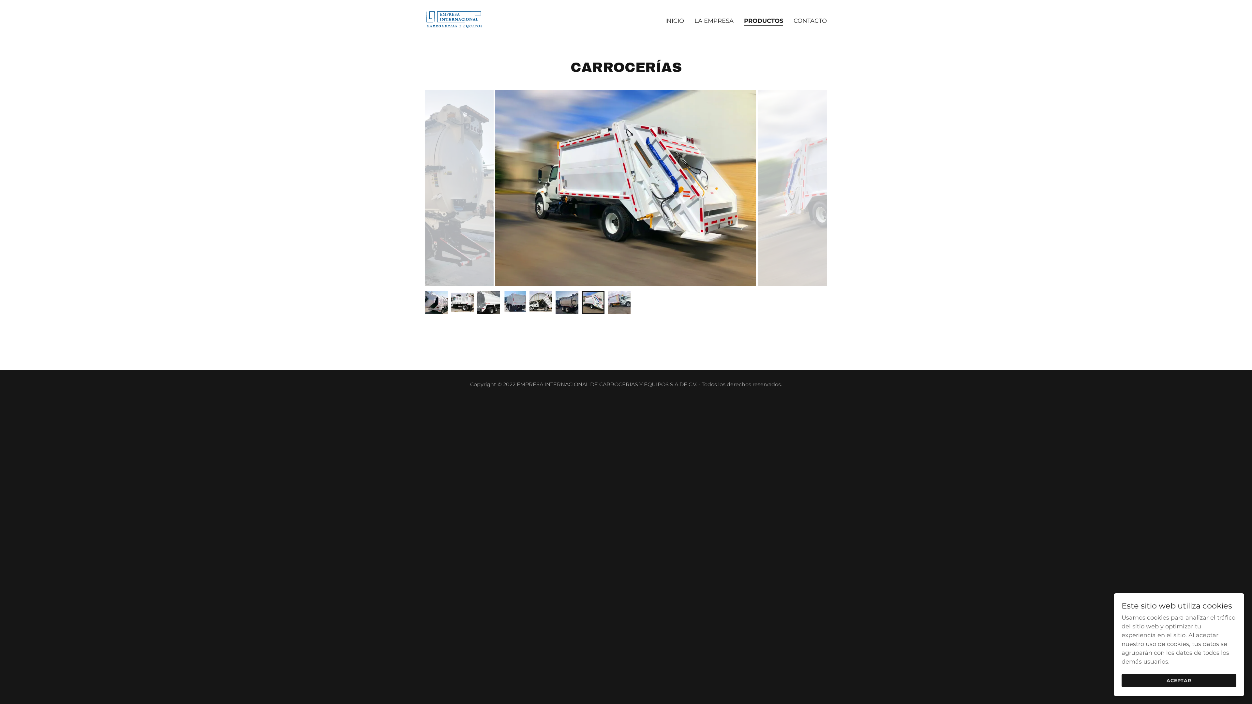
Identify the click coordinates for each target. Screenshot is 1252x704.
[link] (454, 19)
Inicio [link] (674, 20)
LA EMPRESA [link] (714, 20)
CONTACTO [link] (810, 20)
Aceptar (1179, 680)
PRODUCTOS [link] (763, 20)
